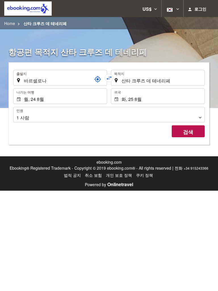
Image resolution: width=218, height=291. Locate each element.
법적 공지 (72, 175)
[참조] (97, 79)
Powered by (109, 184)
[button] (149, 8)
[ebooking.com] (28, 8)
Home (9, 23)
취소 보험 (93, 175)
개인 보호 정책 (119, 175)
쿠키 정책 (144, 175)
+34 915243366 (196, 168)
